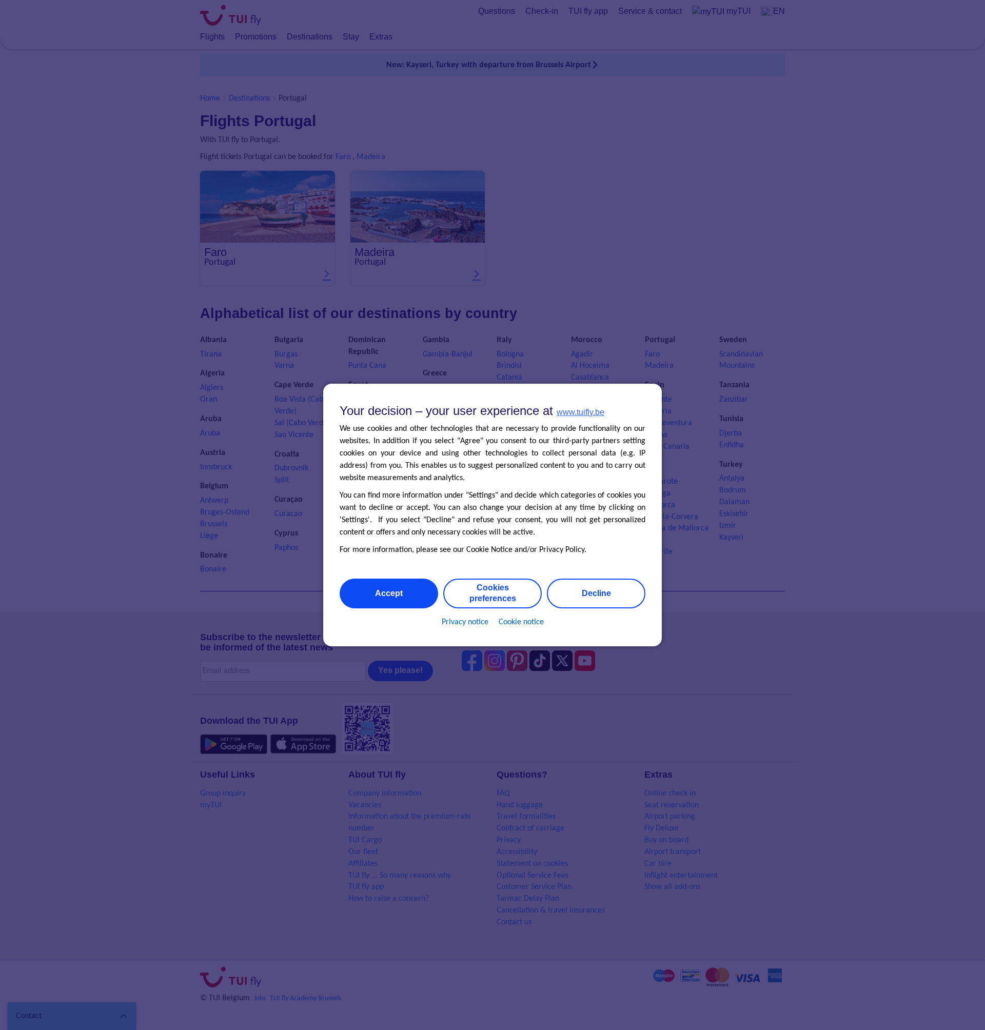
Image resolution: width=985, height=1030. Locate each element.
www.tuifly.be (580, 412)
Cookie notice (521, 622)
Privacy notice (465, 622)
